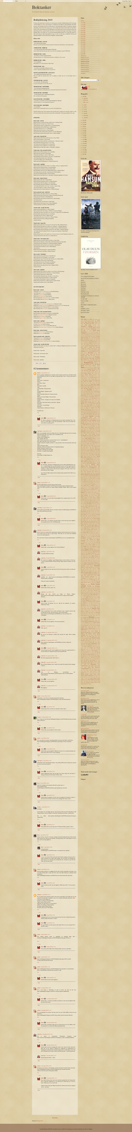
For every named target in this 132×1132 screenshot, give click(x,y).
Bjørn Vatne (86, 361)
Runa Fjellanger (90, 621)
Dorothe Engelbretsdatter (96, 388)
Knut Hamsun (95, 525)
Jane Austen (83, 485)
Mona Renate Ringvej (96, 571)
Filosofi (94, 418)
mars (85, 113)
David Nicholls (97, 385)
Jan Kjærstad (98, 481)
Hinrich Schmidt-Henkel (85, 464)
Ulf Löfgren (94, 663)
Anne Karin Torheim (89, 340)
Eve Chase (98, 414)
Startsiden (55, 1118)
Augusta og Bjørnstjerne (44, 291)
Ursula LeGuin (97, 665)
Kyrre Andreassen (97, 531)
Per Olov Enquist (85, 600)
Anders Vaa (98, 332)
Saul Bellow (95, 625)
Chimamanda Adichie (96, 374)
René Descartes (92, 611)
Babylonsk (94, 351)
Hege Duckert (96, 450)
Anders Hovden (93, 332)
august (85, 98)
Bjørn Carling (89, 359)
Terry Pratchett (94, 645)
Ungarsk (98, 664)
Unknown (39, 894)
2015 (83, 141)
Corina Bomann (95, 381)
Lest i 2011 (83, 50)
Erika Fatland (98, 410)
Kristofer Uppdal (85, 531)
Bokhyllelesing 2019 (85, 61)
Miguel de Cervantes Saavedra (86, 567)
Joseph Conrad (88, 506)
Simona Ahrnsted (91, 631)
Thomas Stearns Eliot (85, 647)
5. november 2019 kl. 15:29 (51, 670)
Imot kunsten (41, 296)
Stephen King (83, 638)
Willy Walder (96, 675)
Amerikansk (84, 332)
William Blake (97, 672)
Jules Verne (83, 509)
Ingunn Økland (97, 473)
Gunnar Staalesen (97, 439)
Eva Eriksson (87, 414)
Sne (39, 305)
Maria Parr (95, 552)
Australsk (90, 351)
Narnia (98, 575)
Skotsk (96, 632)
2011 (83, 150)
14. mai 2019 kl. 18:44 (50, 883)
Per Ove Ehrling (93, 600)
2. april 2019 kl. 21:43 (50, 824)
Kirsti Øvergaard (94, 520)
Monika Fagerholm (85, 572)
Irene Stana (83, 475)
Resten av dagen (41, 331)
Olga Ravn (96, 590)
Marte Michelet (97, 557)
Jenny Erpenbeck (84, 491)
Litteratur (83, 540)
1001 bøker (84, 319)
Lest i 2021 (83, 30)
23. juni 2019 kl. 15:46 (50, 915)
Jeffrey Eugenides (86, 489)
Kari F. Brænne (97, 511)
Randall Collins (90, 609)
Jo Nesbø (85, 493)
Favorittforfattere (84, 417)
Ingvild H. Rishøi (84, 474)
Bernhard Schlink (92, 357)
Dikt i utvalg (85, 102)
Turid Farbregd (83, 663)
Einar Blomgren (97, 395)
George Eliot (91, 428)
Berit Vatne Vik (88, 355)
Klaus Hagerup (95, 524)
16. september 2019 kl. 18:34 (51, 632)
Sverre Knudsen (97, 640)
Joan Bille (89, 493)
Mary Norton (83, 560)
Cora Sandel (89, 381)
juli (84, 105)
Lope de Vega (88, 542)
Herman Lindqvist (84, 460)
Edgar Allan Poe (91, 391)
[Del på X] (42, 363)
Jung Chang (93, 509)
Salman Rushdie (96, 622)
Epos (87, 407)
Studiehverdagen (96, 638)
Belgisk (95, 352)
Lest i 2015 (83, 42)
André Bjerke (83, 333)
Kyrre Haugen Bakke (85, 532)
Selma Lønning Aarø (89, 626)
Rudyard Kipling (84, 621)
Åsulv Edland (89, 683)
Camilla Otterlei (84, 369)
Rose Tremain (83, 618)
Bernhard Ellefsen (84, 357)
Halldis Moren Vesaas (91, 443)
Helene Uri (93, 453)
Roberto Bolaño (95, 615)
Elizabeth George (91, 400)
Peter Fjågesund (89, 602)
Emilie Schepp (83, 405)
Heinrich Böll (97, 452)
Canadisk (89, 369)
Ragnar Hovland (97, 607)
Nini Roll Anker (87, 582)
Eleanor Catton (88, 396)
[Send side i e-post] (37, 363)
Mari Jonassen (90, 551)
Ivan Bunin (89, 477)
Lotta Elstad (94, 542)
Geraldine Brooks (95, 430)
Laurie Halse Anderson (87, 535)
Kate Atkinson (88, 515)
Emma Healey (86, 406)
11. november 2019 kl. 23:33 (51, 685)
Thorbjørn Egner (92, 647)
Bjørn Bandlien (84, 359)
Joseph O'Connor (94, 506)
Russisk (86, 622)
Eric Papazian (91, 407)
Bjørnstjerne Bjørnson (93, 361)
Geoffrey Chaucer (84, 427)
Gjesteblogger (83, 435)
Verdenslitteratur (85, 668)
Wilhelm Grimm (92, 672)
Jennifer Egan (92, 489)
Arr (41, 293)
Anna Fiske (83, 336)
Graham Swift (83, 436)
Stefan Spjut (86, 636)
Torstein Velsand (91, 658)
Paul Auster (98, 595)
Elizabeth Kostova (84, 402)
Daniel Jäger (88, 384)
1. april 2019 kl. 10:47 (44, 835)
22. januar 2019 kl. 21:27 (47, 507)
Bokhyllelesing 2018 (85, 63)
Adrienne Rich (93, 320)
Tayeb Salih (86, 645)
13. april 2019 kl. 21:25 (50, 567)
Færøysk (95, 424)
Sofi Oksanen (89, 633)
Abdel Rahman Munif (96, 319)
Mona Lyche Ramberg (88, 571)
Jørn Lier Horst (84, 510)
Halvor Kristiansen (84, 445)
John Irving (87, 500)
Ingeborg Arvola (88, 470)
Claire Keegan (85, 380)
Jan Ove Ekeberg (91, 482)
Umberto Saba (86, 664)
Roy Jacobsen (91, 620)
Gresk (93, 436)
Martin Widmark (90, 558)
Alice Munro (83, 330)
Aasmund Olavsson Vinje (95, 682)
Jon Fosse (89, 503)
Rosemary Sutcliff (90, 618)
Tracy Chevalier (84, 661)
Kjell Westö (98, 521)
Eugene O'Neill (92, 413)
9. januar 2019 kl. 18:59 (46, 431)
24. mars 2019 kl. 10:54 (46, 760)
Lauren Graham (89, 533)
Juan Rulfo (98, 507)
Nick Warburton (89, 578)
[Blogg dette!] (41, 363)
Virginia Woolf (97, 670)
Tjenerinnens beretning (42, 314)
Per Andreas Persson (92, 598)
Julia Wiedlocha (88, 509)
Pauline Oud (88, 597)
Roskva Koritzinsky (85, 620)
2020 (83, 130)
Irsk (85, 475)
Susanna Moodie (88, 639)
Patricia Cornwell (88, 594)
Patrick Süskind (92, 595)
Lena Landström (87, 536)
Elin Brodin (89, 398)
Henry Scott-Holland (94, 457)
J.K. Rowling (97, 478)
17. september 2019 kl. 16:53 (51, 640)
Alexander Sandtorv (96, 326)
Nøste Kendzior (87, 587)
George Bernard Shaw (85, 428)
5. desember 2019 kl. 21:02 (51, 1045)
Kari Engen (93, 511)
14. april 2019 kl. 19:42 (50, 575)
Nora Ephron (88, 584)
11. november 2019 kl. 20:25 (51, 679)
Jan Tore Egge (96, 482)
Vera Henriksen (96, 667)
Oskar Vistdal (95, 593)
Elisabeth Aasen (87, 399)
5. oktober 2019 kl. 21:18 (51, 946)
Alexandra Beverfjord (84, 327)
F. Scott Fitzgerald (84, 416)
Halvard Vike (97, 443)
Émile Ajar (98, 403)
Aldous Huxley (88, 324)
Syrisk (96, 642)
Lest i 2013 (83, 46)
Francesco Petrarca (88, 421)
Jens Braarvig (88, 492)
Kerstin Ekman (97, 518)
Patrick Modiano (87, 595)
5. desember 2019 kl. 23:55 (51, 1055)
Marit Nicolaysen (89, 556)
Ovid (99, 593)
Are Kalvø (98, 344)
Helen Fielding (83, 453)
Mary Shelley (87, 560)
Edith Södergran (97, 391)
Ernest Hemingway (94, 411)
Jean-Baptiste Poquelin (91, 486)
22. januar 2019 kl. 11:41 (45, 482)
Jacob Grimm (95, 480)
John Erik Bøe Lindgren (96, 499)
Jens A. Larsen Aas (95, 491)
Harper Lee (92, 449)
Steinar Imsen (97, 636)
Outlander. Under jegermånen (45, 341)
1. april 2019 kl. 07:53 (45, 807)
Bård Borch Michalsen (89, 367)
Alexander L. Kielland (86, 326)
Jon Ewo (85, 503)
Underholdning (93, 664)
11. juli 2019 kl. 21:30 (50, 619)
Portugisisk (95, 605)
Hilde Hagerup (90, 461)
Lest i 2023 (83, 26)
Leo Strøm (93, 536)
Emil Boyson (93, 403)
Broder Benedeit (88, 365)
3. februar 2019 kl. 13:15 (50, 545)
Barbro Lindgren (84, 352)
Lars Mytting (91, 532)
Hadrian (85, 443)
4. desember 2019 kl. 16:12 (47, 1034)
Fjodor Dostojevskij (87, 420)
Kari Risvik (88, 513)
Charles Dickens (87, 373)
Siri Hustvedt (87, 632)
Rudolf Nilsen (97, 620)
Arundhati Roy (84, 348)
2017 (83, 137)
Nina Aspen (96, 581)
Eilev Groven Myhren (90, 395)
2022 (83, 126)
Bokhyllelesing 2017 (85, 65)
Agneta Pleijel (94, 322)
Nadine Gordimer (87, 575)
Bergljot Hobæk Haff (90, 354)
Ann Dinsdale (87, 334)
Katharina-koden (42, 322)
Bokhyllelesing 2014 (85, 71)
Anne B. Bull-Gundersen (92, 337)
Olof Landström (87, 591)
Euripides (82, 414)
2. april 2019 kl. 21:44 (50, 855)
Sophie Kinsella (97, 635)
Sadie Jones (91, 622)
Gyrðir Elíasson (95, 442)
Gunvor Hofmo (97, 441)
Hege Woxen (86, 452)
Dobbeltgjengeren (57, 305)
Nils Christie (98, 579)
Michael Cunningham (87, 564)
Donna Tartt (83, 388)
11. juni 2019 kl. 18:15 (46, 894)
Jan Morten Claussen (84, 482)
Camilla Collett (96, 367)
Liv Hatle (87, 540)
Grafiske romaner (97, 435)
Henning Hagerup (87, 456)
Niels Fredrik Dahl (87, 579)
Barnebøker (90, 352)
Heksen (39, 324)
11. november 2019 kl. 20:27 (51, 998)
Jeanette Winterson (94, 488)
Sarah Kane (86, 625)
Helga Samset (97, 453)
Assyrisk (88, 348)
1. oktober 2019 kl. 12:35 (45, 934)
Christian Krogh (87, 377)
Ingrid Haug (93, 473)
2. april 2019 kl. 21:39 (50, 795)
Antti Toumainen (87, 344)
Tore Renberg (91, 656)
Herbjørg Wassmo (89, 459)
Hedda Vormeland (90, 450)
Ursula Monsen (84, 667)
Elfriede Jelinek (94, 396)
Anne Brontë (86, 339)
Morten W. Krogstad (87, 574)
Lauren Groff (95, 533)
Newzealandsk (83, 578)
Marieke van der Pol (84, 554)
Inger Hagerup (87, 473)
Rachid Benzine (90, 607)
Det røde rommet (90, 751)
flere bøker (40, 339)
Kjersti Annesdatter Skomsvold (87, 522)
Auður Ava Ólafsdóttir (93, 350)
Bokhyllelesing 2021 (85, 57)
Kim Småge (83, 520)
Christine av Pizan (87, 378)
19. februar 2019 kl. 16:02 (45, 696)
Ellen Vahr (96, 402)
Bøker (83, 367)
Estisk (87, 413)
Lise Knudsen (97, 539)
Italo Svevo (85, 477)
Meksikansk (96, 561)
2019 (83, 133)
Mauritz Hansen (91, 561)
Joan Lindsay (93, 493)
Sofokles (94, 633)
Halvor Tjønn (90, 445)
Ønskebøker (83, 73)
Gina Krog (93, 432)
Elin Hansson (94, 398)
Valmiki (89, 667)
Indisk (99, 468)
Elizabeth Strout (91, 402)
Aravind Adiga (92, 344)
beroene (39, 717)
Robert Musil (90, 615)
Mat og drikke (85, 561)
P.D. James (83, 594)
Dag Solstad (98, 382)
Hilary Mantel (84, 461)
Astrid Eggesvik (94, 348)
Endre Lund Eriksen (93, 406)
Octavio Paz (93, 587)
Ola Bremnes (83, 589)
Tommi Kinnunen (94, 650)
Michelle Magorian (89, 565)
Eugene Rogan (97, 413)
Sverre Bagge (87, 640)
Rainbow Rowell (84, 609)
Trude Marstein (90, 661)
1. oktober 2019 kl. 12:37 (45, 957)
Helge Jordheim (89, 454)
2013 (83, 145)
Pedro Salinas (94, 597)
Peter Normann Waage (96, 602)
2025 (83, 120)
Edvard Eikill (95, 392)
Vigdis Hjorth (91, 670)
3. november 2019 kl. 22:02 (51, 662)
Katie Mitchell (93, 517)
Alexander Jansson (96, 324)
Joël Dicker (98, 493)
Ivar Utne (89, 478)
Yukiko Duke (98, 676)
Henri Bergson (93, 456)
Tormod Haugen (85, 658)
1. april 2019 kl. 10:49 (48, 847)
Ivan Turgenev (94, 477)
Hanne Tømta (91, 446)
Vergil (90, 668)
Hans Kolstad (87, 449)
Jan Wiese (98, 484)
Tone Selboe (92, 652)
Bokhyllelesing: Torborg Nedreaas (92, 735)
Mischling (45, 299)
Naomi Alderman (94, 575)
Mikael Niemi (94, 567)
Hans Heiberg (95, 448)
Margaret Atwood (88, 549)
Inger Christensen (87, 471)
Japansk (96, 485)
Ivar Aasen (93, 478)
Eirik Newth (83, 396)
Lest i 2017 (83, 38)
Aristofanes (82, 345)
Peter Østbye (83, 604)
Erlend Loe (83, 411)
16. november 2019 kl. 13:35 (45, 1010)
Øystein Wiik (83, 681)
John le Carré (92, 500)
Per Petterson (83, 601)
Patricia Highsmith (94, 594)
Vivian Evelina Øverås (85, 671)
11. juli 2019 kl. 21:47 (50, 626)
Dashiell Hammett (91, 385)
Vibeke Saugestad (95, 668)
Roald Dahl (98, 612)
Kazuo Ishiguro (86, 518)
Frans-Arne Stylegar (96, 421)
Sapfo (97, 624)
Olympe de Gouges (94, 591)
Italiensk (96, 475)
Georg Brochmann (97, 427)
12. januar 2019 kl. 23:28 (51, 462)
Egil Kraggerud (95, 394)
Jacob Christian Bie (90, 480)
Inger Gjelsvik (95, 471)
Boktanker (41, 7)
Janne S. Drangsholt (91, 485)
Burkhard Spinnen (96, 365)
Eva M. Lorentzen (92, 414)
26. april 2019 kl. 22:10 (44, 869)
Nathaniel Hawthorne (85, 576)
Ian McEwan (92, 467)
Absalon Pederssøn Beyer (85, 320)
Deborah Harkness (84, 387)
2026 (83, 96)
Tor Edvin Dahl (83, 653)
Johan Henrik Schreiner (88, 496)
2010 (83, 152)
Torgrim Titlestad (88, 657)
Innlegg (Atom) (40, 1120)
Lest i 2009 (83, 53)
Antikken (90, 343)
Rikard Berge (88, 612)
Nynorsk (83, 587)
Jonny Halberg (95, 504)
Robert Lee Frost (94, 613)
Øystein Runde (97, 679)
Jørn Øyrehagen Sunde (90, 510)
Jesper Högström (94, 492)
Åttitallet (41, 338)
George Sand (83, 430)
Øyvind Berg (88, 681)
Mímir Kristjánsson (93, 568)
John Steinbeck (95, 502)
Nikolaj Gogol (92, 579)
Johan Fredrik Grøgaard (93, 495)
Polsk (92, 605)
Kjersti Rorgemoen (96, 522)
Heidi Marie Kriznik (91, 452)
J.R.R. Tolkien (83, 480)
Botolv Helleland (86, 364)
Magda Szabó (89, 546)
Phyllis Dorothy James (94, 604)
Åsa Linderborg (87, 682)
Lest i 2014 (83, 44)
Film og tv (90, 419)
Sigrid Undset (84, 629)
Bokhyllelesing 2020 (85, 59)
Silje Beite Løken (95, 629)
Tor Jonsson (88, 653)
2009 (83, 154)
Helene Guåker (88, 453)
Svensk (82, 640)
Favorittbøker (97, 416)
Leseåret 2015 (83, 714)
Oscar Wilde (86, 593)
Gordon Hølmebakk (90, 435)
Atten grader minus (47, 297)
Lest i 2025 (83, 22)
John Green (83, 500)
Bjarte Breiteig (89, 358)
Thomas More (97, 646)
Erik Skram (93, 410)
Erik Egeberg (92, 409)
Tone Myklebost (86, 652)
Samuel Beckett (83, 624)
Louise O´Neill (87, 543)
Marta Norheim (91, 557)
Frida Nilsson (86, 424)
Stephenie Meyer (89, 638)
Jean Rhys (85, 486)
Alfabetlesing (83, 55)
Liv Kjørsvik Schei (92, 540)
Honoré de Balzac (93, 466)
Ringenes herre (93, 612)
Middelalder (97, 565)
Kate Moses (83, 515)
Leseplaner (83, 538)
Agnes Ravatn (88, 322)
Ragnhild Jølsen (96, 608)
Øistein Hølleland (93, 678)
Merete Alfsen (87, 563)
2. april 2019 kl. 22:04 (50, 551)
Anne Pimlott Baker (96, 340)
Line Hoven (83, 539)
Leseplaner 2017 (84, 744)
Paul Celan (83, 597)
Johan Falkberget (84, 495)
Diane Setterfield (97, 387)
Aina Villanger (86, 323)
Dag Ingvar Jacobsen (91, 382)
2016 (83, 139)
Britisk (82, 365)
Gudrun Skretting (88, 438)
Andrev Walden (88, 333)
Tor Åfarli (96, 653)
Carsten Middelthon (87, 371)
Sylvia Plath (91, 642)
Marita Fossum (95, 556)
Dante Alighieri (97, 384)
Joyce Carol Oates (92, 507)
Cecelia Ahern (94, 371)
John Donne (90, 499)
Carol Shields (92, 370)
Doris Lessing (88, 388)
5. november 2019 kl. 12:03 (45, 988)
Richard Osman (83, 612)
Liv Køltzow (97, 540)
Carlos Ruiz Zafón (84, 370)
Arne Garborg (91, 345)
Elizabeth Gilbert (97, 400)
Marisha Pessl (97, 554)
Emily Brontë (89, 405)
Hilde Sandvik (89, 463)
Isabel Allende (89, 475)
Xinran (85, 676)
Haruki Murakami (84, 450)
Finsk (82, 420)
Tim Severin (91, 649)
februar (85, 115)
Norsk (93, 584)
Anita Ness (39, 530)
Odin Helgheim (97, 587)
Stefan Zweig (91, 636)
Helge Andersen (83, 454)
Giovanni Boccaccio (96, 434)
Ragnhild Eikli (89, 608)
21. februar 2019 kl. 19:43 (46, 717)
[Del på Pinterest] (45, 363)
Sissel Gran (92, 632)
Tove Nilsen (98, 660)
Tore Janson (83, 656)
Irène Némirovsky (97, 474)
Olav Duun (93, 589)
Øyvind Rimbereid (94, 681)
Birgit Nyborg (83, 358)
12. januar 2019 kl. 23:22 (51, 418)
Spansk (82, 636)
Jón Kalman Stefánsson (96, 503)
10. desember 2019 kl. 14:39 (45, 1066)
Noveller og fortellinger (93, 586)
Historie (93, 464)
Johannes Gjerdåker (96, 497)
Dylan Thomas (95, 389)
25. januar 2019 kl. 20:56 (51, 496)
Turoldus (88, 663)
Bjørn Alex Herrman (96, 358)
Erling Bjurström (88, 411)
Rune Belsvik (95, 621)
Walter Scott (87, 672)
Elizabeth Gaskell (84, 400)
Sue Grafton (83, 639)
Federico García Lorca (94, 417)
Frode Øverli (91, 424)
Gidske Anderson (86, 432)
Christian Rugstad (93, 377)
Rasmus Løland (97, 609)
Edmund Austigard (89, 392)
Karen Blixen (83, 511)
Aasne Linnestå (83, 683)
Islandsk (93, 475)
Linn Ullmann (89, 539)
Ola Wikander (87, 589)
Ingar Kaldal (83, 470)
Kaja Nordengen (97, 510)
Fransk (82, 423)
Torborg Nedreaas (90, 654)
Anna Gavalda (87, 336)
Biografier (97, 357)
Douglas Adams (83, 389)
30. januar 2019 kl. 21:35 (47, 530)
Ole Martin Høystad (89, 590)
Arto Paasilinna (96, 347)
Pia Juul (86, 605)
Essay (85, 413)
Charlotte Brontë (88, 374)
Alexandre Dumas (92, 327)
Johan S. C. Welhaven (96, 496)
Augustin (86, 351)
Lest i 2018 (83, 36)
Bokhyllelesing (88, 363)
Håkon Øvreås (86, 467)
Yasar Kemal (88, 676)
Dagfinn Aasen (83, 384)
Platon (90, 605)
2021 (83, 128)
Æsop (89, 678)
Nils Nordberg (91, 581)
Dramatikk (89, 390)
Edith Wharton (83, 392)
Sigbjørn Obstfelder (84, 628)
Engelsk (98, 406)
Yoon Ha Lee (93, 676)
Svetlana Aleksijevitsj (85, 642)
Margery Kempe (90, 550)
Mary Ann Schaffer (97, 558)
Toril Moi (93, 657)
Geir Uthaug (98, 425)
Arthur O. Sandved (88, 347)
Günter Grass (90, 442)
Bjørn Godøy (95, 359)
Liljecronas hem (90, 706)
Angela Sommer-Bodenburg (95, 333)
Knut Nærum (86, 526)
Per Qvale (88, 601)
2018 (83, 135)
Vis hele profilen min (93, 89)
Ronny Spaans (97, 617)
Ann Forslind (92, 334)
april (85, 111)
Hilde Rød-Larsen (84, 463)
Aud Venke (39, 431)
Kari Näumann (83, 513)
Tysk (91, 663)
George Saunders (89, 430)
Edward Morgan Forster (88, 394)
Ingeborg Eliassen (95, 470)
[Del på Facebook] (43, 363)
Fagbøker (91, 416)
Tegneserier (90, 645)
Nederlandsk (92, 576)
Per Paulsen (98, 600)
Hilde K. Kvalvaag (96, 461)
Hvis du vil (41, 333)
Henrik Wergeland (87, 457)
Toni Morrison (97, 652)
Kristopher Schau (91, 531)
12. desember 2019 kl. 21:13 (51, 1078)
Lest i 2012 (83, 48)
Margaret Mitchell (97, 549)
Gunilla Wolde (83, 439)
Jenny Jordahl (89, 491)
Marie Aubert (85, 553)
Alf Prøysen (88, 329)
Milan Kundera (86, 568)
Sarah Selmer (91, 625)
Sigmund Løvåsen (91, 628)
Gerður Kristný (88, 431)
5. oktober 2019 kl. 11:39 (45, 966)
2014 (83, 143)
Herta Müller (97, 460)
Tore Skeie (95, 656)
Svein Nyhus (94, 639)
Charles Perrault (94, 373)
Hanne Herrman (86, 446)
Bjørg (44, 24)
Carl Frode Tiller (95, 369)
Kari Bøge (88, 511)
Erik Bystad (87, 409)
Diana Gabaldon (91, 387)
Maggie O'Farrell (84, 547)
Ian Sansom (98, 467)
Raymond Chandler (84, 611)
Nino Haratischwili (93, 582)
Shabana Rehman (97, 626)
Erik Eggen (96, 409)
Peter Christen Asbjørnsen (95, 601)
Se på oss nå (40, 294)
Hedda (42, 418)
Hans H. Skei (89, 448)
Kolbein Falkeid (97, 526)
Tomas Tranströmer (87, 650)
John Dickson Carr (84, 499)
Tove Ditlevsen (86, 660)
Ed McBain (86, 391)
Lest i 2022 (83, 28)
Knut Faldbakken (88, 525)
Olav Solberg (83, 590)
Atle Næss (86, 350)
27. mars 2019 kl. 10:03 (44, 783)
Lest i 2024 (83, 24)
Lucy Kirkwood (93, 543)
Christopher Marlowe (94, 378)
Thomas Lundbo (87, 646)
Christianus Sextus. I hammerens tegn (46, 327)
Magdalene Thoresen (96, 546)
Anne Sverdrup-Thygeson (93, 341)
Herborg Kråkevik (97, 459)
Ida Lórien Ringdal (89, 468)
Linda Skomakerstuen (96, 537)
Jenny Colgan (98, 489)
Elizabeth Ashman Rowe (95, 399)
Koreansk (82, 528)
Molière (90, 570)
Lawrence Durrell (95, 535)
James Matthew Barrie (91, 481)
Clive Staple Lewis (96, 380)
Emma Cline (95, 405)
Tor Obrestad (93, 653)
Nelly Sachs (97, 576)
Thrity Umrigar (86, 649)
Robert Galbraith (83, 613)
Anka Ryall (83, 334)
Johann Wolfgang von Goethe (86, 497)
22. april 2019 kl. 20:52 (50, 585)
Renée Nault (97, 611)
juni (84, 107)
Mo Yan (87, 570)
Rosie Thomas (97, 618)
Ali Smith (98, 329)
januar (85, 117)
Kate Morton (94, 515)
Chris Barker (91, 376)
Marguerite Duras (97, 550)
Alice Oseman (89, 330)
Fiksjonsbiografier (84, 419)
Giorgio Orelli (97, 432)
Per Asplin (98, 598)
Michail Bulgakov (94, 564)
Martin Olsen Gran (84, 558)
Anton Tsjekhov (94, 343)
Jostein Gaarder (86, 507)
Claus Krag (90, 380)
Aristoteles (87, 345)
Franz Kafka (86, 423)
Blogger (90, 1129)
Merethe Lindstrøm (94, 563)
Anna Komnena (92, 336)
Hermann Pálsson (92, 460)
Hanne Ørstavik (97, 446)
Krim (85, 528)
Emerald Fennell (87, 403)
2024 (83, 122)
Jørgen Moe (98, 509)
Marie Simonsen (97, 553)
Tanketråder (94, 643)
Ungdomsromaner (84, 665)
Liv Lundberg (83, 542)
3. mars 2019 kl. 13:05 (50, 706)
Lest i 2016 (83, 40)
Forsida (82, 20)
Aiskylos (96, 323)
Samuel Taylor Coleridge (91, 624)
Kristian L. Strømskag (90, 528)
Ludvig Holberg (88, 544)
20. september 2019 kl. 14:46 (51, 656)
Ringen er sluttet (42, 318)
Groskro (39, 807)
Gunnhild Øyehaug (91, 441)
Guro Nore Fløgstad (84, 442)
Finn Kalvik (98, 418)
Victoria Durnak (85, 670)
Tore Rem (87, 656)
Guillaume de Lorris (96, 438)
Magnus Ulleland (90, 547)
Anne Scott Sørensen (84, 341)
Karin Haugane (97, 513)
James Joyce (85, 481)
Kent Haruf (92, 518)
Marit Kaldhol (83, 556)
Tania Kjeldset (88, 643)
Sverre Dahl (92, 640)
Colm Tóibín (83, 381)
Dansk (92, 384)
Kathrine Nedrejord (87, 517)
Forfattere (94, 420)
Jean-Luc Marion (88, 488)
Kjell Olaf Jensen (87, 521)
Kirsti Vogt (88, 520)
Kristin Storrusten (94, 529)
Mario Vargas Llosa (91, 554)
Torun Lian (96, 658)
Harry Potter (97, 449)
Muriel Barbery (94, 574)
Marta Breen (85, 557)
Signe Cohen (98, 628)
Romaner (91, 617)
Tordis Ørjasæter (97, 654)
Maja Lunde (95, 547)
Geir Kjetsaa (92, 425)
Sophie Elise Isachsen (90, 635)
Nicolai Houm (94, 578)
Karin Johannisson (84, 514)
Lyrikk (84, 546)
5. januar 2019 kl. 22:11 (45, 373)
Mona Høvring (94, 570)
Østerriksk (86, 679)
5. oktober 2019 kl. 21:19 (51, 977)
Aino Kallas (92, 323)
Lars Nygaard (96, 532)
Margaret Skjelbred (84, 550)
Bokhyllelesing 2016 (85, 67)
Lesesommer (89, 538)
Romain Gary (86, 617)
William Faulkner (85, 674)
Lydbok (93, 545)
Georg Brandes (91, 427)
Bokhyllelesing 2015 (85, 69)
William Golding (93, 674)
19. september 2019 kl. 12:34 (51, 648)
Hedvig (38, 373)
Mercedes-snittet (42, 325)
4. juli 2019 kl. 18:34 (50, 609)
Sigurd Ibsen (90, 629)
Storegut (44, 308)
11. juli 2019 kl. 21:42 (50, 923)
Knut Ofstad (91, 526)
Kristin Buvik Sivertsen (85, 529)
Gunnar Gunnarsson (90, 439)
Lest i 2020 (83, 32)
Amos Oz (88, 332)
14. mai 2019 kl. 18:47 (50, 601)
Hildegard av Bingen (96, 463)
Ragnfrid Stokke (83, 608)
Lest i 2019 (83, 34)
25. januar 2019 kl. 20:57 (51, 518)
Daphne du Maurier (84, 385)
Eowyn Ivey (83, 407)
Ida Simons (95, 468)
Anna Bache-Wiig (97, 334)
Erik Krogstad (88, 410)
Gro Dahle (96, 436)
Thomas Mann (92, 646)
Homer (87, 466)
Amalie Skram (96, 330)
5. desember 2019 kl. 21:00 (51, 1022)
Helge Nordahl (94, 454)
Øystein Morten (91, 679)
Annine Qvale (86, 343)
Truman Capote (97, 661)
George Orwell (97, 428)
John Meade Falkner (88, 502)
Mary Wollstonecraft (94, 560)
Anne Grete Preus (92, 338)
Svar (38, 412)
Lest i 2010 (83, 52)
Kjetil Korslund (89, 524)
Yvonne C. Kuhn (84, 678)
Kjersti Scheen (83, 524)
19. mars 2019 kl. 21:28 (50, 749)
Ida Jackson (83, 468)
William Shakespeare (89, 675)
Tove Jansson (92, 660)
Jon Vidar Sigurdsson (84, 504)
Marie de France (91, 553)
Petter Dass (88, 604)
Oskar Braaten (90, 593)
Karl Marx (90, 514)
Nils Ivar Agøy (83, 581)
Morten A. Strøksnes (93, 572)
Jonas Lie (91, 504)
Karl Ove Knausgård (96, 514)
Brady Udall (92, 364)
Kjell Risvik (93, 521)
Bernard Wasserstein (96, 355)
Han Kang (95, 445)
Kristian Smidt (97, 528)
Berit (38, 783)
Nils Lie (87, 581)
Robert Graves (89, 613)
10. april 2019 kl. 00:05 (50, 558)
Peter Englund (83, 602)
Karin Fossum (92, 513)
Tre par (43, 305)
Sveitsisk (98, 639)
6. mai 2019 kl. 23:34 (50, 592)
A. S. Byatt (89, 319)
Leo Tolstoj (97, 536)
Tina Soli (95, 649)
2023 (83, 124)
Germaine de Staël (94, 431)
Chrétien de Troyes (84, 376)
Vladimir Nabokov (93, 671)
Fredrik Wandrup (91, 423)
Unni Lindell (91, 665)
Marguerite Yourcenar (84, 551)
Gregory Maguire (89, 436)
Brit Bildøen (97, 364)
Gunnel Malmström (84, 441)
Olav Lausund (97, 589)
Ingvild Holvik (90, 474)
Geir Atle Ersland (86, 425)
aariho (38, 482)
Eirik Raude (85, 100)
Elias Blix (85, 398)
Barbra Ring (98, 351)
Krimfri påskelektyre (85, 728)
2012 (83, 147)
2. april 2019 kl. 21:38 (50, 771)
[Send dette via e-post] (39, 363)
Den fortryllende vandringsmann (46, 304)
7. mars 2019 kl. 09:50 (44, 738)
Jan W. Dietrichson (92, 484)
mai (84, 109)
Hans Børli (83, 448)
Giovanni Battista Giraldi (86, 434)
